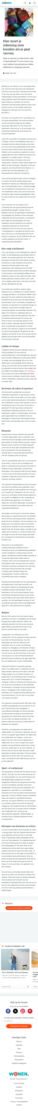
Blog (19, 1049)
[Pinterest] (30, 1011)
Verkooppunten (19, 1056)
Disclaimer (19, 1098)
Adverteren (19, 1091)
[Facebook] (8, 1011)
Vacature (19, 1087)
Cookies (19, 1105)
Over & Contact (19, 1083)
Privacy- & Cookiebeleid (19, 1102)
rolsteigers (31, 371)
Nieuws (19, 1041)
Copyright (19, 1094)
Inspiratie (19, 1045)
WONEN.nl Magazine (19, 1063)
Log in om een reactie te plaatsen (19, 908)
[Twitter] (15, 1011)
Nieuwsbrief (19, 1060)
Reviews (19, 1052)
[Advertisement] (15, 926)
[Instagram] (22, 1011)
